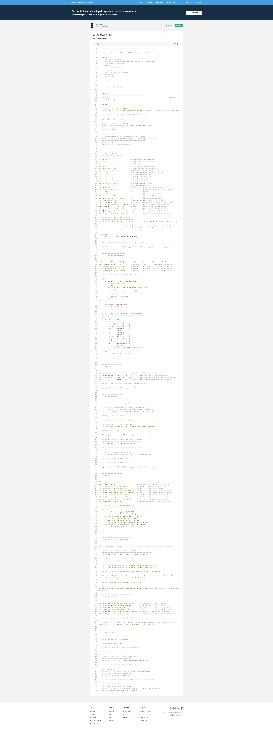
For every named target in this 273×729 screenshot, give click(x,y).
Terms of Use (143, 717)
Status (125, 717)
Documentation (144, 711)
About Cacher (146, 3)
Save (179, 25)
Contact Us (126, 714)
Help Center (127, 711)
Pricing (111, 720)
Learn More (193, 13)
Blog (140, 714)
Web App (159, 3)
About (111, 717)
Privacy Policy (143, 720)
